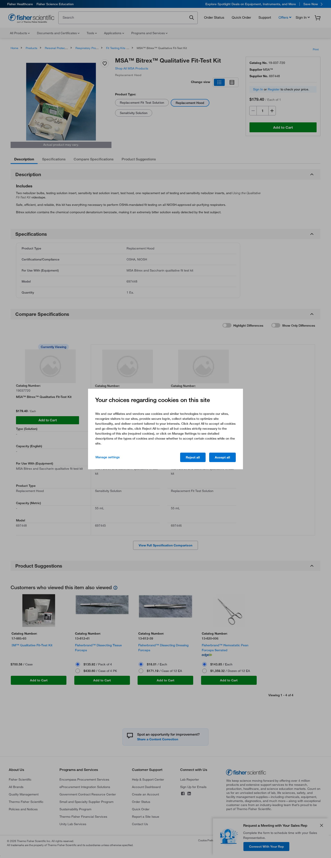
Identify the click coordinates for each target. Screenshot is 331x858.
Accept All (222, 457)
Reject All (193, 457)
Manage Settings (107, 457)
